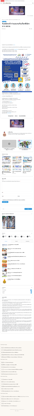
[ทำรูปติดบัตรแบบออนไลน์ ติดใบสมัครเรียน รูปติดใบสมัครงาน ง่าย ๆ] (4, 257)
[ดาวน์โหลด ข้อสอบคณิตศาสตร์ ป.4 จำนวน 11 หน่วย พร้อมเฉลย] (4, 265)
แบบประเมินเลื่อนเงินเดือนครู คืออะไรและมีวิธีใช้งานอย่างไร (16, 163)
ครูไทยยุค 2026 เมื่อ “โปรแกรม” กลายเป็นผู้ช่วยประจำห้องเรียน (6, 163)
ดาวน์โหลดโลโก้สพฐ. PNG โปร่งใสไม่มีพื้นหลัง (14, 279)
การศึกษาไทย (10, 132)
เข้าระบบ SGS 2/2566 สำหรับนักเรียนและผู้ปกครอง (15, 275)
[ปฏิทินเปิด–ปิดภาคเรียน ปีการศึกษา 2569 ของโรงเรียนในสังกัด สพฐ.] (6, 168)
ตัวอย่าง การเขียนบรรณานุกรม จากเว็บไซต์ (13, 260)
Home (3, 19)
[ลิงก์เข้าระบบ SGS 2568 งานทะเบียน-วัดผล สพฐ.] (4, 249)
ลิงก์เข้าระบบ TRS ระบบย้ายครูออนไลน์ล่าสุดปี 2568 (15, 272)
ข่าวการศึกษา (6, 19)
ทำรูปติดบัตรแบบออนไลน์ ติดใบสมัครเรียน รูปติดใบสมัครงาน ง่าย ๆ (17, 256)
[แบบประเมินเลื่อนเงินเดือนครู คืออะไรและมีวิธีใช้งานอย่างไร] (17, 158)
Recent (16, 241)
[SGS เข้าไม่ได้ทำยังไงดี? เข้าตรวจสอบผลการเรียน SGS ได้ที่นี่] (4, 253)
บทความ (4, 291)
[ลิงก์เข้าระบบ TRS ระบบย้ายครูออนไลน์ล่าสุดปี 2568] (4, 273)
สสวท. (14, 44)
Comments (27, 241)
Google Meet (16, 49)
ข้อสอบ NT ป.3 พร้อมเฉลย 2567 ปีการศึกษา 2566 (14, 268)
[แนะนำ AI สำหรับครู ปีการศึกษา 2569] (17, 168)
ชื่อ (2, 192)
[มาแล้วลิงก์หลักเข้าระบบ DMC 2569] (27, 158)
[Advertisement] (17, 38)
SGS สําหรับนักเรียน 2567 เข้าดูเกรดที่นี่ (13, 244)
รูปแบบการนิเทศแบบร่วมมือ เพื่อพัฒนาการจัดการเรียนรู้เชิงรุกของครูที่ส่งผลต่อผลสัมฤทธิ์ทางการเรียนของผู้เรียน (16, 299)
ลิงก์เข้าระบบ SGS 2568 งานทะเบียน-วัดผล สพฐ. (14, 248)
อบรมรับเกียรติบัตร (22, 115)
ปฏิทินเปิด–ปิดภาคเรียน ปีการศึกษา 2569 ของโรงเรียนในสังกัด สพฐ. (6, 172)
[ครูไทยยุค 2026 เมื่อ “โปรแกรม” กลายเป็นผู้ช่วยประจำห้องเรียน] (6, 158)
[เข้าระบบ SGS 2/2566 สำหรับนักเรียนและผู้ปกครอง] (4, 276)
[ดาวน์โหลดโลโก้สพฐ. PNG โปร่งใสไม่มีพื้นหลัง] (4, 281)
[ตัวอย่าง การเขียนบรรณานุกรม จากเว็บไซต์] (4, 261)
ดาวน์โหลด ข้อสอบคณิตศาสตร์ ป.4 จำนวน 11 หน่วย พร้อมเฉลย (16, 263)
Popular (6, 241)
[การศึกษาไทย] (7, 3)
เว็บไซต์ (19, 196)
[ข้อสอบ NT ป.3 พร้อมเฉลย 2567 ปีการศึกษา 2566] (4, 269)
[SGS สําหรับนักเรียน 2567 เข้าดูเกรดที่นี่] (4, 246)
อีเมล (3, 196)
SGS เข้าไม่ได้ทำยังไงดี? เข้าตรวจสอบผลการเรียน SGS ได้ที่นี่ (16, 252)
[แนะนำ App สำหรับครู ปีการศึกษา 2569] (27, 168)
